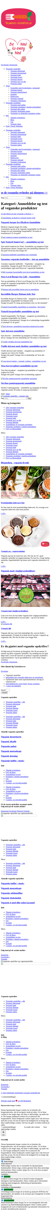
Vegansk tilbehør (12, 422)
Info (7, 116)
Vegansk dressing (9, 756)
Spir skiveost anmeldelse (12, 331)
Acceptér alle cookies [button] (32, 1127)
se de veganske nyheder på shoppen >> (24, 192)
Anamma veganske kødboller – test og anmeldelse (25, 259)
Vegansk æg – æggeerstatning (13, 551)
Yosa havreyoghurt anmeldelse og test (19, 366)
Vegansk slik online (17, 109)
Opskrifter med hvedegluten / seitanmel (25, 88)
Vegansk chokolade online (20, 111)
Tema (8, 86)
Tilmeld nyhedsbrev (17, 118)
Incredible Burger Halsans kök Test (18, 294)
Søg (2, 198)
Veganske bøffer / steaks (12, 760)
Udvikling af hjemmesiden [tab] (11, 1187)
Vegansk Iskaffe (8, 741)
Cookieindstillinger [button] (9, 1097)
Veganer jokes (15, 124)
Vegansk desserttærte (11, 737)
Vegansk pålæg (16, 84)
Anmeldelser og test (13, 775)
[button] (25, 433)
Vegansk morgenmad (18, 73)
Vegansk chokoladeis (11, 898)
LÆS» (3, 514)
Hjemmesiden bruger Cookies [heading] (11, 1105)
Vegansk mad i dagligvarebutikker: (18, 571)
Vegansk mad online (18, 105)
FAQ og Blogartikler (13, 429)
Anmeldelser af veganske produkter (19, 425)
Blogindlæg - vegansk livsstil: (15, 462)
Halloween (14, 96)
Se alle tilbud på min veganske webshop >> (17, 214)
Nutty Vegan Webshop (14, 126)
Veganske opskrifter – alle (15, 702)
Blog (12, 120)
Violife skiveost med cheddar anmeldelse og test (23, 346)
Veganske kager (16, 77)
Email (3, 690)
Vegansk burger (16, 90)
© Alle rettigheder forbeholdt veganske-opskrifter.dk (20, 1093)
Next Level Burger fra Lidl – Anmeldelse (20, 276)
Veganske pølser (8, 746)
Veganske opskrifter (13, 69)
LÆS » (3, 622)
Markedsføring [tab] (6, 1198)
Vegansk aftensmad (17, 71)
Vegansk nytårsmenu (18, 101)
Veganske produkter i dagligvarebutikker (25, 107)
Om (11, 122)
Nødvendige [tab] (5, 1159)
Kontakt (9, 781)
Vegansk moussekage (11, 751)
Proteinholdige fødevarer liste (13, 503)
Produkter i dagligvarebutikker (17, 777)
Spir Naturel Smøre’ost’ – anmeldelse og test (22, 242)
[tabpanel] (25, 1169)
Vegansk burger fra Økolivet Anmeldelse (20, 222)
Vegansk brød (15, 75)
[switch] (2, 1176)
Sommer (13, 94)
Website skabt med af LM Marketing (16, 1101)
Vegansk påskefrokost (18, 92)
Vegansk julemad (16, 99)
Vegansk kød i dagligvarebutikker (14, 611)
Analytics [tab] (4, 1174)
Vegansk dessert (16, 79)
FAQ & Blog (11, 772)
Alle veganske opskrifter (15, 408)
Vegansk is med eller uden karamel (18, 902)
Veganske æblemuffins (12, 893)
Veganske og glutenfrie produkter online (25, 113)
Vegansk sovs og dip (18, 82)
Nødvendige (8, 1162)
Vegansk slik (6, 628)
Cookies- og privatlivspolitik (16, 783)
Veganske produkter (13, 103)
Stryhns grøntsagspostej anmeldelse (18, 383)
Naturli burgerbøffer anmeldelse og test (20, 311)
